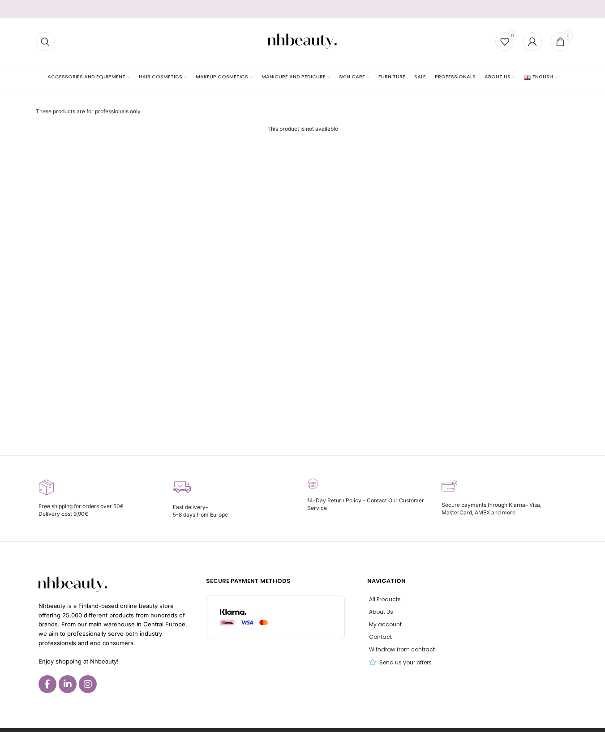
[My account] (532, 42)
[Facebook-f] (47, 684)
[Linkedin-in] (68, 684)
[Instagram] (88, 684)
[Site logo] (302, 41)
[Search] (45, 42)
